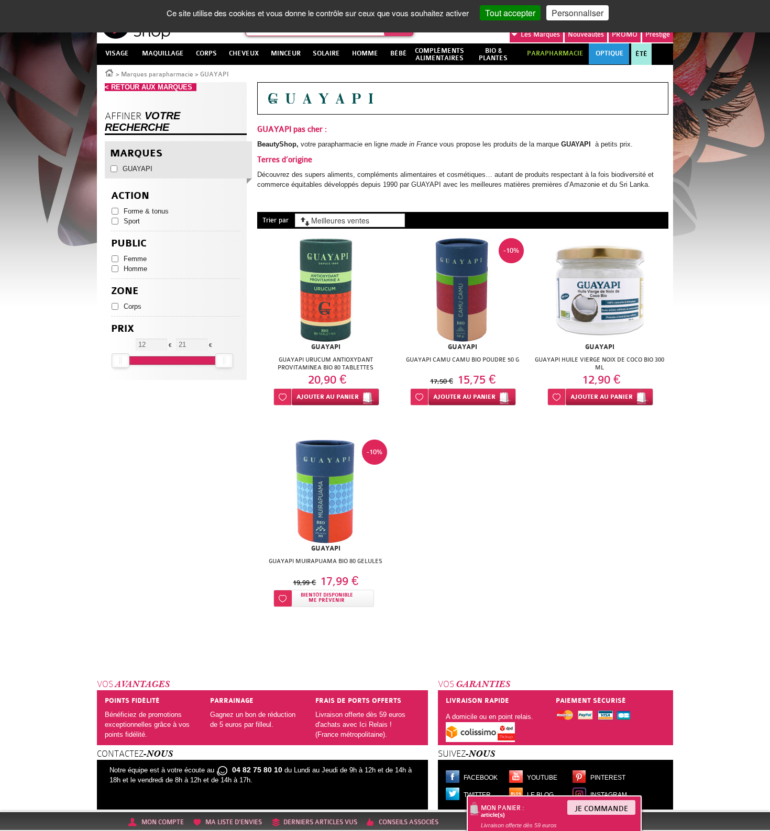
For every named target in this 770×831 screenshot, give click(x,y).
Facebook (481, 777)
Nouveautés (586, 34)
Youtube (542, 777)
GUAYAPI (137, 169)
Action (130, 196)
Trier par (275, 220)
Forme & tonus (146, 211)
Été (641, 54)
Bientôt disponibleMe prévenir (327, 597)
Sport (132, 221)
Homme (135, 269)
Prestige (657, 34)
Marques (540, 34)
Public (129, 244)
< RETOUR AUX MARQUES (150, 87)
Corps (132, 306)
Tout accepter (510, 13)
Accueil (109, 72)
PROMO (624, 34)
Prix (122, 329)
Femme (135, 259)
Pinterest (607, 777)
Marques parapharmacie (157, 74)
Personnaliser (577, 13)
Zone (125, 291)
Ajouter (327, 397)
